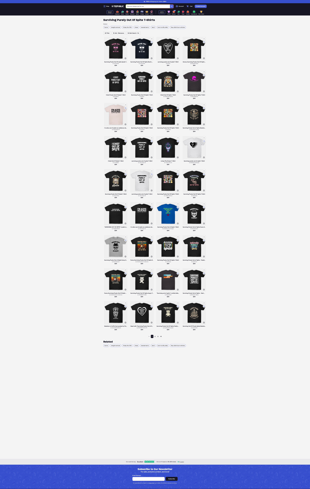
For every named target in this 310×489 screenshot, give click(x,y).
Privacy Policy (151, 483)
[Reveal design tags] (125, 58)
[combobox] (148, 6)
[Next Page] (161, 336)
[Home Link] (117, 6)
